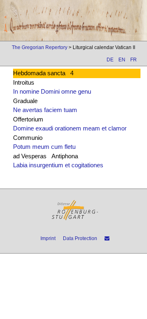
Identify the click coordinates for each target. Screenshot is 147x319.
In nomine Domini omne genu (52, 91)
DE (110, 60)
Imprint (48, 238)
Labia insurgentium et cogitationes (58, 165)
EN (121, 60)
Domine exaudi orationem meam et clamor (70, 128)
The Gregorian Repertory (39, 47)
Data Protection (80, 238)
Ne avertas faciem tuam (45, 109)
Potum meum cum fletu (44, 146)
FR (133, 60)
